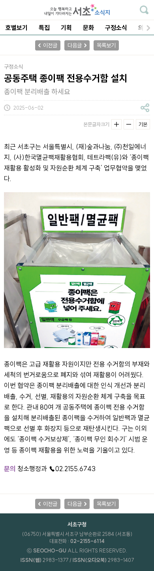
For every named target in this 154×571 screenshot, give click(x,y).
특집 (44, 28)
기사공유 (145, 108)
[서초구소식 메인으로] (77, 10)
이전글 (50, 45)
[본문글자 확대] (116, 124)
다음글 (75, 45)
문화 (88, 28)
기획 (66, 28)
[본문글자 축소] (128, 124)
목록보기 (106, 45)
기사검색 (144, 10)
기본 (143, 124)
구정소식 (116, 28)
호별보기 (17, 28)
